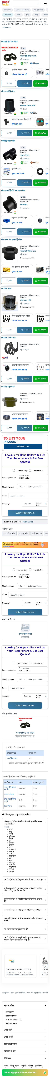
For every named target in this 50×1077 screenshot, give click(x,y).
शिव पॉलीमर (8, 806)
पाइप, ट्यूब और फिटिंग (18, 993)
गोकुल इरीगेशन (9, 794)
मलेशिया (30, 1066)
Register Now (23, 446)
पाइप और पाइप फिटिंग (34, 993)
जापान (6, 1066)
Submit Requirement (25, 513)
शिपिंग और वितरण (11, 1024)
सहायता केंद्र (10, 1012)
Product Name (24, 475)
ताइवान (17, 1066)
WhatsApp (42, 83)
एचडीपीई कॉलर (12, 758)
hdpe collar (28, 522)
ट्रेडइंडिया (5, 993)
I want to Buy (22, 471)
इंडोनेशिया (38, 1066)
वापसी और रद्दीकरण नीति (13, 1020)
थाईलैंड (23, 1066)
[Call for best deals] (8, 83)
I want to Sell (38, 471)
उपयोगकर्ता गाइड (11, 1016)
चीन (11, 1066)
